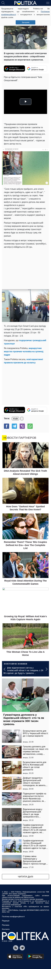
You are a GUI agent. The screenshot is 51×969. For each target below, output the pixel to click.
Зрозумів (25, 22)
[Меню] (47, 2)
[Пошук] (3, 2)
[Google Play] (35, 956)
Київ (15, 418)
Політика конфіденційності (13, 916)
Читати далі (25, 876)
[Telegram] (14, 426)
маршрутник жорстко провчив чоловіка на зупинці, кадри (24, 351)
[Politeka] (25, 3)
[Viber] (22, 426)
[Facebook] (6, 426)
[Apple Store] (15, 956)
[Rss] (15, 947)
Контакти (6, 929)
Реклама (5, 925)
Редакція (5, 921)
